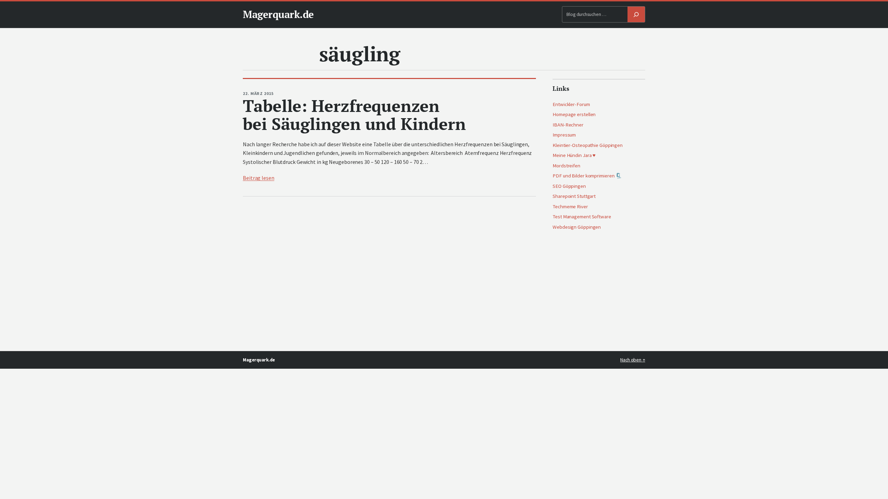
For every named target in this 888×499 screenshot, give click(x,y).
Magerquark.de (278, 14)
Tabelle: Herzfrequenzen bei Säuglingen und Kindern (354, 115)
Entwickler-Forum (571, 104)
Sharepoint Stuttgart (574, 196)
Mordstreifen (566, 166)
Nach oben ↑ (632, 360)
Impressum (564, 135)
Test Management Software (582, 216)
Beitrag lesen (258, 177)
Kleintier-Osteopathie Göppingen (588, 145)
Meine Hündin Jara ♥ (574, 155)
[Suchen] (636, 14)
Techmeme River (570, 206)
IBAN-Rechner (568, 125)
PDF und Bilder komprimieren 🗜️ (587, 176)
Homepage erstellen (574, 114)
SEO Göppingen (569, 186)
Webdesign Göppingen (577, 227)
